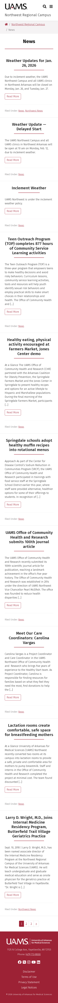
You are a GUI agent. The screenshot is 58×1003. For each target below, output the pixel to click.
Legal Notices (29, 987)
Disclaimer (29, 971)
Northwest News (34, 110)
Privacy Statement (29, 982)
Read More (13, 96)
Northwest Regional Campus (28, 15)
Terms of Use (29, 977)
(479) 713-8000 (33, 954)
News (21, 110)
